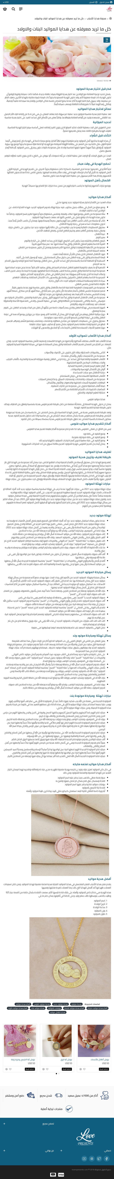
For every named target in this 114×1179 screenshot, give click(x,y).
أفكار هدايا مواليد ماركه (97, 1008)
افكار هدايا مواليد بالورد (17, 1008)
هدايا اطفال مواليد (57, 1012)
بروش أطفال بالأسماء (63, 1059)
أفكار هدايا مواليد (23, 1004)
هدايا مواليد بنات (37, 1008)
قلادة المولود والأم (100, 1059)
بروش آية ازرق (29, 1059)
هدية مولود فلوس (42, 1004)
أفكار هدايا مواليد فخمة (74, 1008)
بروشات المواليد (54, 1008)
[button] (58, 1073)
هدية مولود (76, 1004)
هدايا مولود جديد (60, 1004)
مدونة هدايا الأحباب (96, 18)
